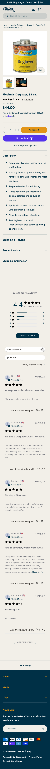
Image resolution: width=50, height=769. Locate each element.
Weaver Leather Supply (20, 751)
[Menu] (45, 9)
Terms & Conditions (12, 761)
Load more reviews (25, 642)
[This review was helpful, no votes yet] (37, 411)
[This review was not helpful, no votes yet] (42, 411)
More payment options (25, 145)
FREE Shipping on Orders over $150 (25, 2)
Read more (37, 572)
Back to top (25, 665)
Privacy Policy (35, 757)
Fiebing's (39, 25)
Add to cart (34, 130)
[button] (39, 9)
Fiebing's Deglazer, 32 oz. (12, 27)
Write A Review (27, 335)
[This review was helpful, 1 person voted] (37, 522)
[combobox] (25, 16)
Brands (29, 25)
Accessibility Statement (14, 757)
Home (5, 25)
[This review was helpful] (37, 469)
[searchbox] (22, 349)
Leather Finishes (17, 25)
